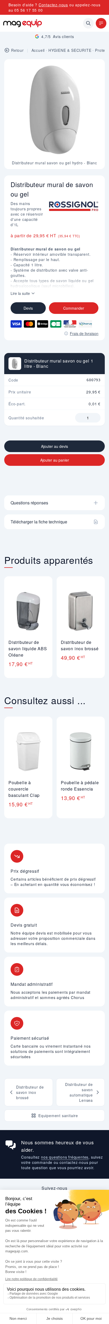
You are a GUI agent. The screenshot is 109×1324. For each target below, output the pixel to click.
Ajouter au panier (54, 460)
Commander (73, 308)
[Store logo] (22, 23)
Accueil (38, 50)
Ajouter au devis (54, 446)
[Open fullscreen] (96, 67)
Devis (28, 308)
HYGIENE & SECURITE (69, 50)
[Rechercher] (88, 23)
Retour (17, 50)
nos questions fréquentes (64, 1157)
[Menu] (101, 23)
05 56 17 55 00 (28, 10)
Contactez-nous (53, 4)
